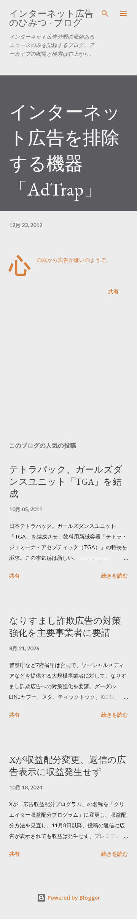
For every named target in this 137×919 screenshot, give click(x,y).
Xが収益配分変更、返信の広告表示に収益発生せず (67, 766)
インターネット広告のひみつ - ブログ (51, 18)
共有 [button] (113, 291)
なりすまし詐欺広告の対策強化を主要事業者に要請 (65, 627)
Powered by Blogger (73, 897)
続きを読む (114, 575)
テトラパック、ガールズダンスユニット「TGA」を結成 (66, 481)
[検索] (105, 13)
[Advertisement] (68, 370)
